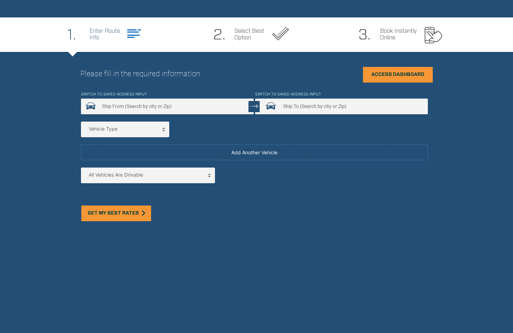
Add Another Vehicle (254, 152)
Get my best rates (113, 213)
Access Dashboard (397, 74)
